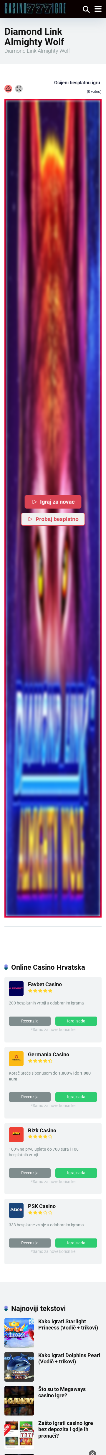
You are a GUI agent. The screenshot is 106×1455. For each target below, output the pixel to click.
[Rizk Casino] (16, 1140)
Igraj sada (76, 1021)
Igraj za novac (57, 501)
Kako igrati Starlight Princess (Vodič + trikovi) (68, 1324)
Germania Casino (48, 1054)
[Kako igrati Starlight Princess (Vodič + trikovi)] (19, 1346)
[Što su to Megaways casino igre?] (19, 1414)
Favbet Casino (45, 984)
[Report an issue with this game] (8, 89)
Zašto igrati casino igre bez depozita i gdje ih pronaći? (65, 1429)
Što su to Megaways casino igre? (62, 1392)
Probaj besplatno (57, 519)
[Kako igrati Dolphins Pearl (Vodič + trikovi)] (19, 1380)
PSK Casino (42, 1206)
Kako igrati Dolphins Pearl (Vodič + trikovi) (69, 1358)
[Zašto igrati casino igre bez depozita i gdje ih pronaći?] (19, 1447)
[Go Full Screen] (19, 89)
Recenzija (30, 1021)
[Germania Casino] (16, 1064)
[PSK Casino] (16, 1216)
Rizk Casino (42, 1130)
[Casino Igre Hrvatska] (35, 7)
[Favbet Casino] (16, 994)
